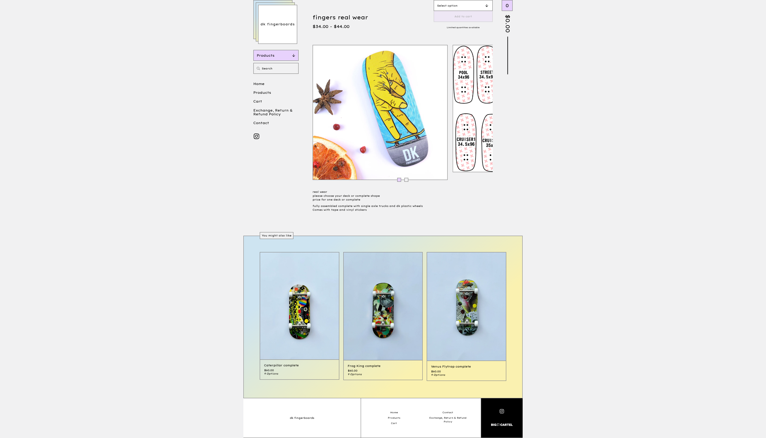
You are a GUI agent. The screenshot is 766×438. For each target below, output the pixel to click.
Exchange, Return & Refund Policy (273, 112)
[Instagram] (256, 136)
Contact (261, 123)
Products (265, 55)
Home (259, 84)
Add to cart (463, 16)
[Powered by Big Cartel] (502, 423)
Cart (257, 101)
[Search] (258, 68)
